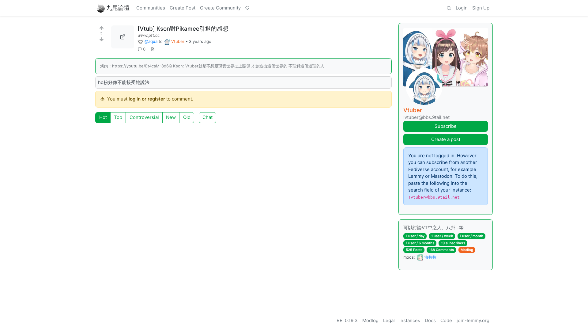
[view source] (152, 49)
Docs (430, 320)
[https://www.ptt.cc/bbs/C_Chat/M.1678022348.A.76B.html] (122, 36)
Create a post (445, 139)
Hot (103, 117)
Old (186, 117)
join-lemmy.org (473, 320)
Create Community (220, 8)
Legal (389, 320)
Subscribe (446, 126)
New (171, 117)
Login (462, 8)
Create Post (182, 8)
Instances (409, 320)
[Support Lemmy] (247, 8)
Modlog (467, 250)
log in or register (147, 99)
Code (446, 320)
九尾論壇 (118, 7)
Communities (150, 8)
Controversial (144, 117)
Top (118, 117)
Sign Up (480, 8)
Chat (207, 117)
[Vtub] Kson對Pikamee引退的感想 (183, 28)
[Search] (448, 8)
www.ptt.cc (149, 35)
